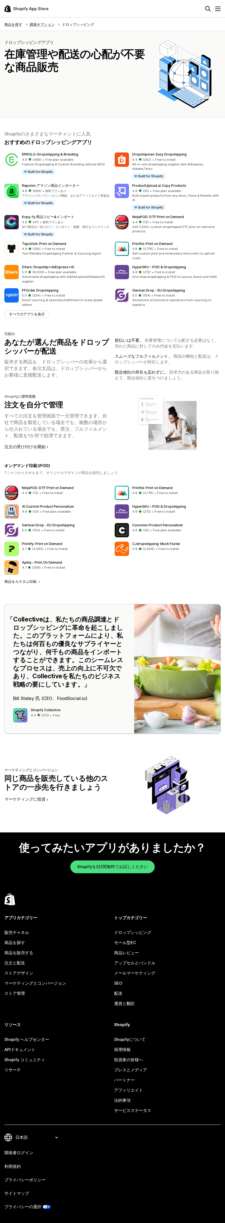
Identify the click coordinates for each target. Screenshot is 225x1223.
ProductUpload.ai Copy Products (159, 185)
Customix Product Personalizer (157, 525)
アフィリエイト (128, 1090)
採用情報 (122, 1049)
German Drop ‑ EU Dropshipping (158, 290)
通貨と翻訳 (124, 1003)
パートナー (124, 1080)
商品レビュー (126, 952)
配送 (118, 993)
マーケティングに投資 (25, 799)
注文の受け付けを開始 (25, 446)
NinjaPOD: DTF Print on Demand (158, 217)
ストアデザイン (18, 973)
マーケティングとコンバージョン (35, 983)
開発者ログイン (18, 1152)
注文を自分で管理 (33, 404)
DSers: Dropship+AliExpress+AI (48, 267)
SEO (118, 983)
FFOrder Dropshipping (40, 290)
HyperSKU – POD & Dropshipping (159, 267)
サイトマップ (16, 1193)
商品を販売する (18, 952)
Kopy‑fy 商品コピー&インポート (48, 217)
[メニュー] (218, 9)
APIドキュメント (19, 1049)
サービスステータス (132, 1110)
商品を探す (14, 942)
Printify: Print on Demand (42, 544)
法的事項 (122, 1100)
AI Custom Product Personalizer (48, 506)
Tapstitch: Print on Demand (44, 244)
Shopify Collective (45, 710)
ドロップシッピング (132, 932)
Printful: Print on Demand (152, 244)
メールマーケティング (134, 973)
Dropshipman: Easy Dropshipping (159, 154)
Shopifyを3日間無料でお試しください (112, 866)
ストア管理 (14, 993)
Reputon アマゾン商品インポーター (50, 185)
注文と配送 (14, 963)
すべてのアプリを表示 (27, 314)
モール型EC (125, 942)
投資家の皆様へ (128, 1059)
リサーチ (12, 1069)
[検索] (208, 9)
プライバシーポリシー (25, 1179)
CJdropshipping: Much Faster (156, 544)
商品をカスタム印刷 (20, 582)
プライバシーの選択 (22, 1206)
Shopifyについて (129, 1039)
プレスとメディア (130, 1069)
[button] (57, 163)
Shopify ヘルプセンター (26, 1039)
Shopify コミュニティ (24, 1059)
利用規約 (12, 1166)
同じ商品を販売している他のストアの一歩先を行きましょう (56, 782)
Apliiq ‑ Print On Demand (42, 562)
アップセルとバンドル (134, 963)
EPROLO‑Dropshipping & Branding (50, 154)
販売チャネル (16, 932)
